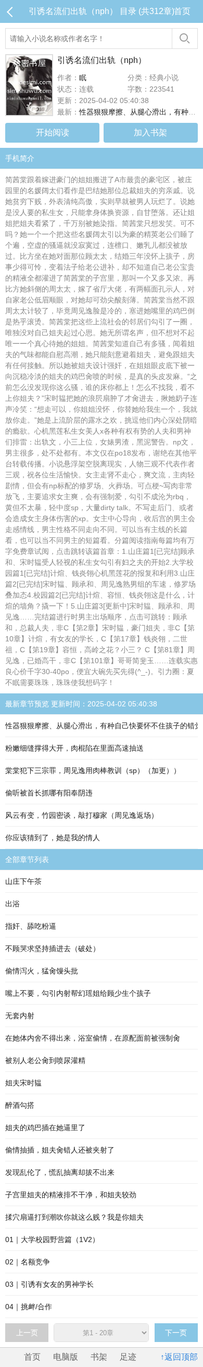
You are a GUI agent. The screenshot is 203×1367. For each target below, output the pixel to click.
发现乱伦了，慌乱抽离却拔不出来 (60, 1172)
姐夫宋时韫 (23, 1083)
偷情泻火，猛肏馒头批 (41, 971)
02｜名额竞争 (27, 1262)
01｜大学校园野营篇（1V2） (52, 1239)
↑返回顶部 (179, 1356)
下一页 (176, 1332)
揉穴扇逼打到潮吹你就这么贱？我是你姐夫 (74, 1217)
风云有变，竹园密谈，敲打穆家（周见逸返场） (81, 815)
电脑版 (65, 1356)
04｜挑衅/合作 (28, 1306)
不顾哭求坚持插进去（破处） (52, 948)
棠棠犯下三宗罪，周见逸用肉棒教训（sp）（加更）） (93, 770)
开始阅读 (52, 132)
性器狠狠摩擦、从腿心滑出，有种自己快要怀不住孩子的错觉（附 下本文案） (101, 726)
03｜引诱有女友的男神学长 (49, 1284)
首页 (182, 11)
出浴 (12, 904)
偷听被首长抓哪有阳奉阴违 (49, 793)
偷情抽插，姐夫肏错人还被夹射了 (60, 1150)
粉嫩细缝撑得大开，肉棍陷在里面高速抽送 (74, 748)
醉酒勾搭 (19, 1105)
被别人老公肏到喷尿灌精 (45, 1060)
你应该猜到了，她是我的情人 (52, 837)
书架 (99, 1356)
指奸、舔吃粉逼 (30, 926)
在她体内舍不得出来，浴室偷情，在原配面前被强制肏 (92, 1038)
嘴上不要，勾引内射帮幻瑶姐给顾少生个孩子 (78, 993)
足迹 (128, 1356)
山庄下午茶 (23, 881)
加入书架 (150, 132)
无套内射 (19, 1015)
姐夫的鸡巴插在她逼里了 (45, 1127)
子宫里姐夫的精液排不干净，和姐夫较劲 (70, 1195)
